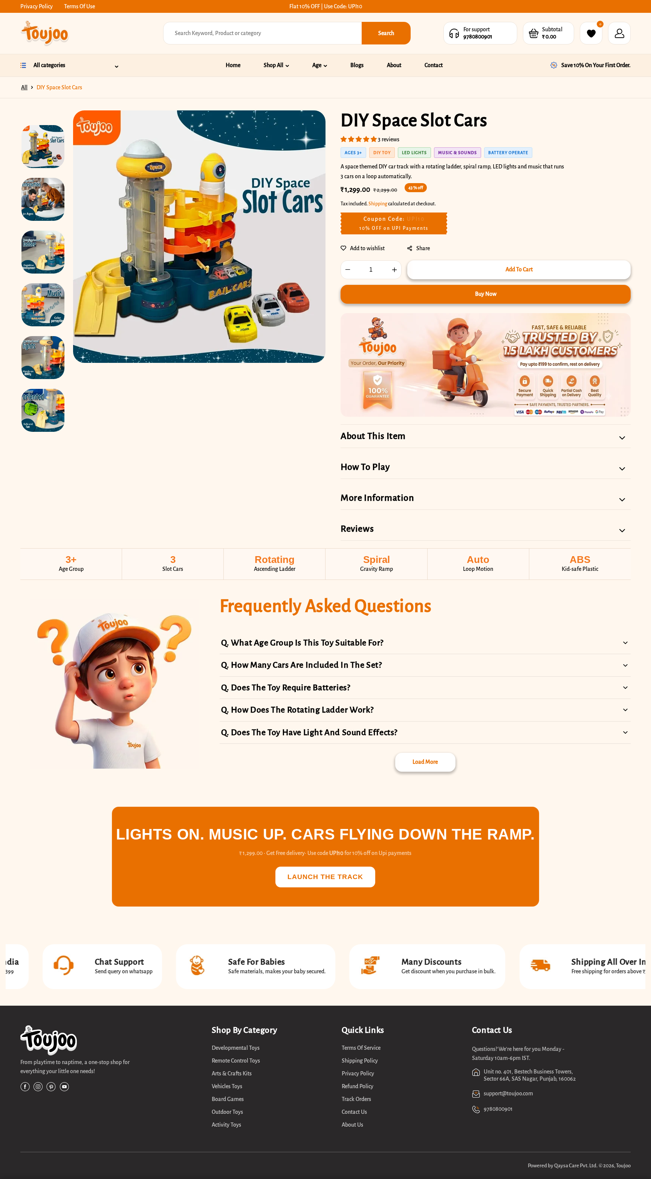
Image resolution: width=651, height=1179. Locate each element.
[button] (533, 33)
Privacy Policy (36, 6)
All (24, 87)
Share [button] (423, 248)
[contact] (454, 33)
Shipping (377, 203)
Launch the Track (325, 877)
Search (386, 33)
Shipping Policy (360, 1061)
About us (352, 1125)
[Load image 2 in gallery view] (43, 199)
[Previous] (46, 116)
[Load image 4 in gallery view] (43, 305)
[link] (99, 1041)
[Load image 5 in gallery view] (43, 357)
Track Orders (356, 1099)
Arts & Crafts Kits (232, 1073)
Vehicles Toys (227, 1086)
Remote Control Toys (236, 1061)
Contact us (354, 1112)
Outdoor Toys (227, 1112)
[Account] (619, 33)
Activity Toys (226, 1125)
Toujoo (623, 1165)
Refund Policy (357, 1086)
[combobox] (262, 33)
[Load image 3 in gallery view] (43, 252)
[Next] (46, 446)
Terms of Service (361, 1048)
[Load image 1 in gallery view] (43, 146)
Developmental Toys (236, 1048)
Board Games (228, 1099)
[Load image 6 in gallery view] (43, 410)
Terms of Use (79, 6)
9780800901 (477, 37)
